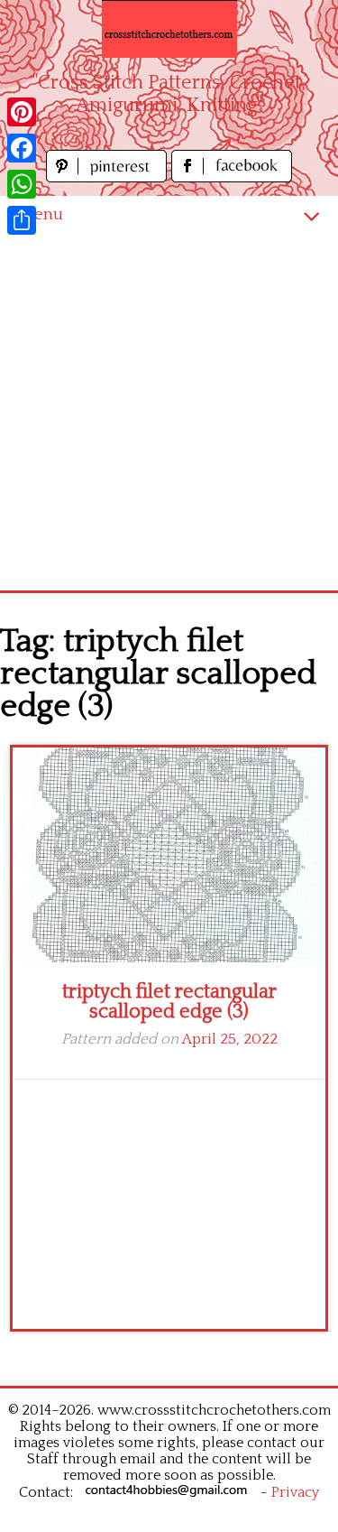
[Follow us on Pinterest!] (108, 177)
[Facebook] (22, 148)
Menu (40, 214)
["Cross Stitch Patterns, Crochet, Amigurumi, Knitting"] (169, 29)
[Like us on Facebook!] (231, 177)
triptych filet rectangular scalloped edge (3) (169, 1001)
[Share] (22, 220)
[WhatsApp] (22, 184)
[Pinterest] (22, 112)
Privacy (295, 1492)
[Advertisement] (169, 412)
